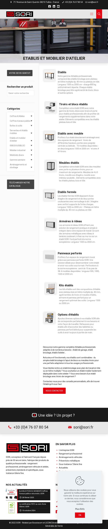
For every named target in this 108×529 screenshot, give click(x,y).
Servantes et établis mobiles (19, 131)
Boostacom (37, 523)
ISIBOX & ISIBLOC (17, 145)
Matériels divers (17, 155)
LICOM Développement (55, 523)
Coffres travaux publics (20, 121)
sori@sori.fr (93, 2)
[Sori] (19, 14)
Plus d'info (80, 509)
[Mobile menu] (91, 14)
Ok (80, 515)
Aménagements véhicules (70, 457)
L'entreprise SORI (66, 450)
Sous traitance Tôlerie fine (70, 464)
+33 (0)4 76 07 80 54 (73, 2)
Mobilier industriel (17, 150)
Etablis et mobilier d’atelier (18, 139)
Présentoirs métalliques (69, 461)
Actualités (63, 468)
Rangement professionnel (70, 454)
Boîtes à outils (16, 126)
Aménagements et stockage (18, 165)
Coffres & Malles (17, 116)
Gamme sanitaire (17, 160)
